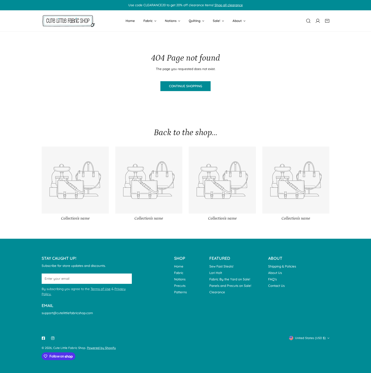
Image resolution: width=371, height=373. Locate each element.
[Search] (308, 21)
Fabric (178, 273)
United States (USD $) (310, 338)
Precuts (180, 286)
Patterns (180, 292)
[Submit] (126, 278)
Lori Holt (215, 273)
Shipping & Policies (282, 266)
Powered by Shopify (101, 348)
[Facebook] (43, 338)
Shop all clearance (228, 5)
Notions (180, 279)
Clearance (217, 292)
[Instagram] (53, 338)
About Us (275, 273)
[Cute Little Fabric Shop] (68, 21)
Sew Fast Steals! (221, 266)
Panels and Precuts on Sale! (230, 286)
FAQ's (272, 279)
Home (178, 266)
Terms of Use (101, 289)
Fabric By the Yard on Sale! (229, 279)
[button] (327, 21)
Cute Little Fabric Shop (69, 348)
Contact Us (276, 286)
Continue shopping (185, 86)
